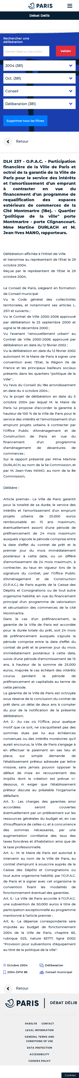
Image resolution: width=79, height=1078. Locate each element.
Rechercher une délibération (16, 40)
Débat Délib (63, 1003)
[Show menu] (72, 5)
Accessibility (39, 1054)
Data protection (39, 1047)
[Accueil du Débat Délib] (31, 5)
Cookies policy (40, 1061)
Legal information (39, 1030)
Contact (47, 1023)
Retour (22, 141)
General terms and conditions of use (39, 1039)
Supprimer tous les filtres (25, 120)
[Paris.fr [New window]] (19, 1003)
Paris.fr (31, 1023)
